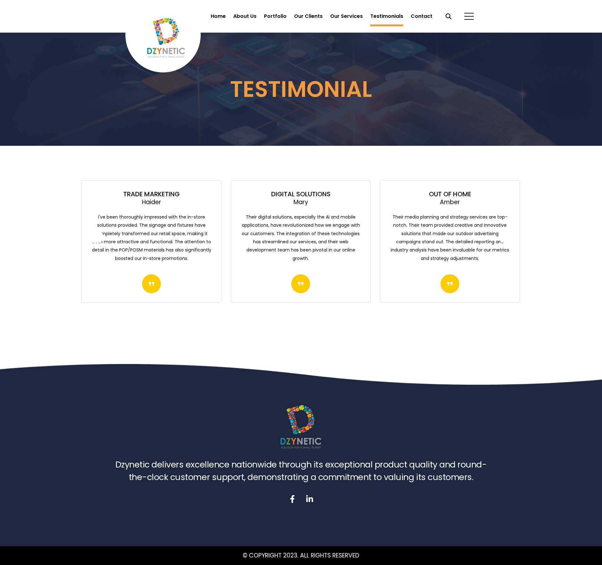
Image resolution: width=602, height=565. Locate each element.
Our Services (346, 16)
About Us (244, 16)
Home (218, 16)
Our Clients (308, 16)
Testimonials (386, 16)
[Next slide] (508, 235)
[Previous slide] (94, 235)
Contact (421, 16)
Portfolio (275, 16)
